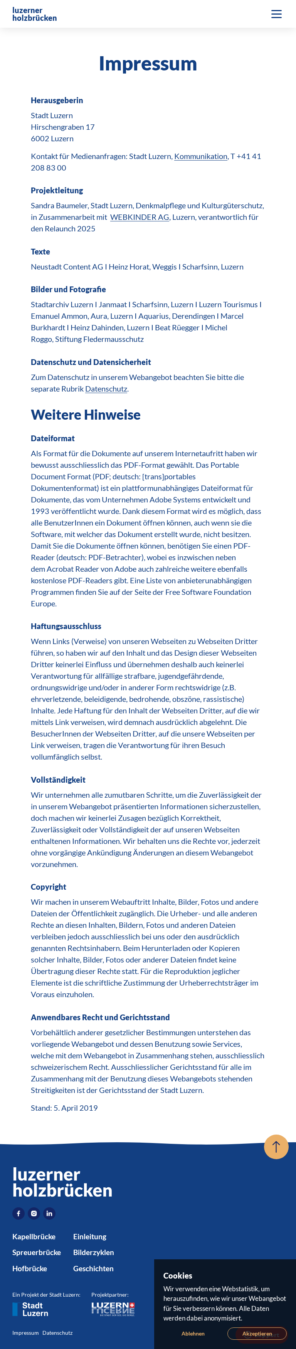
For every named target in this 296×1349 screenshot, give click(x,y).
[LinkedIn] (49, 1213)
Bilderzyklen (93, 1252)
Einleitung (89, 1236)
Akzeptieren (257, 1333)
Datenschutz (106, 388)
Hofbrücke (29, 1268)
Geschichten (93, 1268)
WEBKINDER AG (139, 216)
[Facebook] (18, 1213)
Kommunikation (200, 156)
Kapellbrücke (34, 1236)
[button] (276, 14)
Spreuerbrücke (36, 1252)
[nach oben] (276, 1147)
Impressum (25, 1332)
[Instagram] (34, 1213)
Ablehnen (193, 1333)
